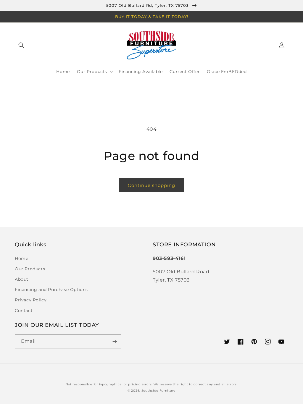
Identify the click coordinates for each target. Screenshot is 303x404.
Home (21, 258)
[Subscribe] (114, 341)
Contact (24, 310)
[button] (21, 45)
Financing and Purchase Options (51, 289)
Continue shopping (151, 185)
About (21, 279)
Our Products (30, 269)
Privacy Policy (30, 300)
